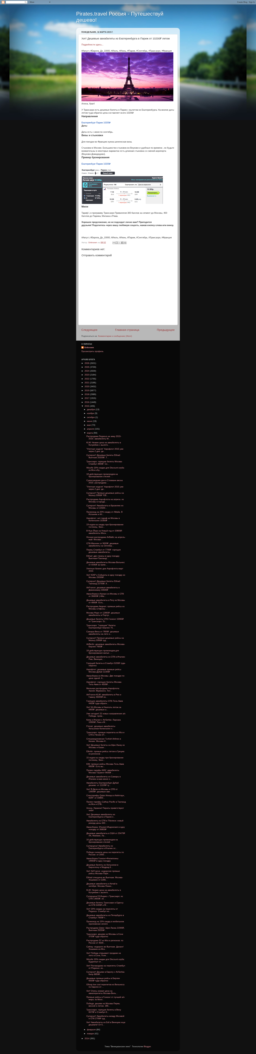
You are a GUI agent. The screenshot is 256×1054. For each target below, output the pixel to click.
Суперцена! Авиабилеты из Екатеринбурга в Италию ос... (101, 847)
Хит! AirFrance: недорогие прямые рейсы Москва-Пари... (103, 872)
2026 (87, 363)
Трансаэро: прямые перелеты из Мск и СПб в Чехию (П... (105, 733)
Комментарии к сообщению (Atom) (115, 336)
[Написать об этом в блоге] (116, 242)
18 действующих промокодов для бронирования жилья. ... (102, 651)
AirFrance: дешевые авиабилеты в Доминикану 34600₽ (103, 588)
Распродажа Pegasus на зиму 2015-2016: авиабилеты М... (103, 437)
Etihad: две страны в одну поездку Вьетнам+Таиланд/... (102, 557)
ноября (91, 413)
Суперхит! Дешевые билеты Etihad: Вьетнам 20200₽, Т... (103, 456)
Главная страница (127, 329)
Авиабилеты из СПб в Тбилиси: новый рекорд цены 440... (104, 822)
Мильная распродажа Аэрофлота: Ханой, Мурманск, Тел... (103, 689)
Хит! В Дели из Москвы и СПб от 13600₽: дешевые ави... (102, 790)
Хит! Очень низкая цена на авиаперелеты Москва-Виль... (102, 992)
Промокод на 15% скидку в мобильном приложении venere (105, 922)
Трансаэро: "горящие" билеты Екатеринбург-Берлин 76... (101, 626)
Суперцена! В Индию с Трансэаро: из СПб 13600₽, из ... (104, 897)
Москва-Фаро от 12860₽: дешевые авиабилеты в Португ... (103, 614)
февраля (91, 1029)
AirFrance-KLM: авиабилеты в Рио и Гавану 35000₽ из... (103, 696)
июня (90, 421)
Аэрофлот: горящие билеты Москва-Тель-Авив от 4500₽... (104, 683)
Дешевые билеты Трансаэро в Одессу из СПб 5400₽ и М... (104, 904)
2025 (87, 367)
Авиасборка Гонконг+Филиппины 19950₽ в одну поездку (102, 859)
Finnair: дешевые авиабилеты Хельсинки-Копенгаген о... (100, 727)
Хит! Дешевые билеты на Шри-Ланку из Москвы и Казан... (105, 746)
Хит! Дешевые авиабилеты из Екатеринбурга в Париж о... (100, 815)
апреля (91, 429)
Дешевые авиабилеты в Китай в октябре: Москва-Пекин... (101, 885)
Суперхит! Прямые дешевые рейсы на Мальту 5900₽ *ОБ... (105, 494)
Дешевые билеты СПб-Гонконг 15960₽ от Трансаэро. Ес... (105, 620)
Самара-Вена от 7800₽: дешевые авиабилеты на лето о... (102, 633)
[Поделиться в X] (119, 242)
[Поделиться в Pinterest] (125, 242)
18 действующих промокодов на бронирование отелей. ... (102, 475)
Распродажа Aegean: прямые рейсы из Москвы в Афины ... (105, 607)
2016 (87, 402)
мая (89, 425)
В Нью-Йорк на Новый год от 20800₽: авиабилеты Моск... (104, 532)
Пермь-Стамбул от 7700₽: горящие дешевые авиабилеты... (103, 551)
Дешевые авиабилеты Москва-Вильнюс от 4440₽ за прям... (105, 563)
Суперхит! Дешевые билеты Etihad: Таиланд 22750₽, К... (103, 582)
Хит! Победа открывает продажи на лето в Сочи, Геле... (103, 954)
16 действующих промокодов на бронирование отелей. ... (102, 841)
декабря (91, 409)
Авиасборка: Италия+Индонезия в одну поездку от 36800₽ (105, 828)
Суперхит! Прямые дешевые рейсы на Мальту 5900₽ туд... (105, 639)
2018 (87, 394)
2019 (87, 390)
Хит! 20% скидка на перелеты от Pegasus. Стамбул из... (102, 910)
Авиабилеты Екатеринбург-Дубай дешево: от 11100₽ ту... (102, 784)
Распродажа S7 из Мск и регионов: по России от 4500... (104, 941)
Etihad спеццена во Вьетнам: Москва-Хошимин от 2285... (104, 878)
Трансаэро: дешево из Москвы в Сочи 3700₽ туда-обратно (104, 935)
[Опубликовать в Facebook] (122, 242)
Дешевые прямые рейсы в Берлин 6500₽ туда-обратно (103, 979)
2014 (87, 1038)
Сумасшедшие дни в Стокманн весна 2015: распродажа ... (104, 481)
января (91, 1033)
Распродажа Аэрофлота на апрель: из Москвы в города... (105, 500)
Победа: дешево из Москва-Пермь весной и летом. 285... (103, 1004)
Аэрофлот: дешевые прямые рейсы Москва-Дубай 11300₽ (103, 670)
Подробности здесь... (92, 44)
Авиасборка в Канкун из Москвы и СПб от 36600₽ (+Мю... (105, 595)
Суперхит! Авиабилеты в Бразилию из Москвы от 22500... (104, 506)
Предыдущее (166, 329)
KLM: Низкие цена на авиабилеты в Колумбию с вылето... (103, 443)
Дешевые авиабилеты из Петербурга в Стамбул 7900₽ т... (105, 916)
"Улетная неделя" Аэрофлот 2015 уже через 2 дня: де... (104, 450)
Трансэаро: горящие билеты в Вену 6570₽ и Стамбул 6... (103, 1011)
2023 (87, 375)
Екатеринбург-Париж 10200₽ (96, 122)
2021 (87, 383)
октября (91, 417)
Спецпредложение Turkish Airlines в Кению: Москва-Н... (103, 740)
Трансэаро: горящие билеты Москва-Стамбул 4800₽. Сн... (104, 462)
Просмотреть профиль (92, 351)
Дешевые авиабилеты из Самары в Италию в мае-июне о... (103, 778)
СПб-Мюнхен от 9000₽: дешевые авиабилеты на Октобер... (102, 544)
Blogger (147, 1046)
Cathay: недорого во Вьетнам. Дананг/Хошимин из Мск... (105, 948)
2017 (87, 398)
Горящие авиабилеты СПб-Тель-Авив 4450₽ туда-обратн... (104, 702)
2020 (87, 386)
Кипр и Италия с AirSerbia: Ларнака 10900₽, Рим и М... (103, 721)
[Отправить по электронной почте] (113, 242)
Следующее (89, 329)
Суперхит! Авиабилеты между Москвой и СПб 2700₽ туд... (105, 1017)
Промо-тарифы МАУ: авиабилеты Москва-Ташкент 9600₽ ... (102, 771)
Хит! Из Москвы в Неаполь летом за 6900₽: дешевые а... (103, 708)
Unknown (89, 347)
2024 (87, 371)
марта (90, 433)
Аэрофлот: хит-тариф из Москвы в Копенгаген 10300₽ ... (103, 519)
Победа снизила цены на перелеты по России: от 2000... (105, 853)
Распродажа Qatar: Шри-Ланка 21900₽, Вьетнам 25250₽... (105, 929)
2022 (87, 379)
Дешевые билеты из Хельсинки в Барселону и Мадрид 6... (102, 866)
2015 (87, 406)
